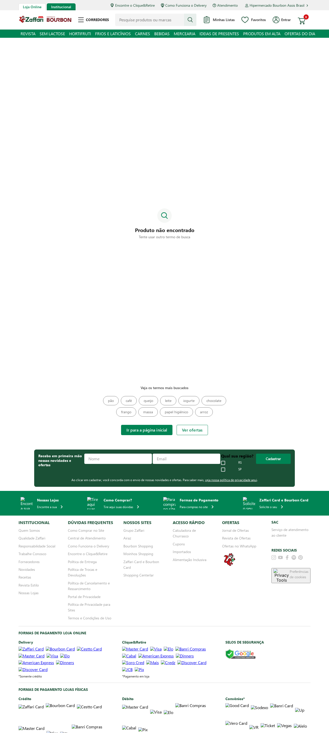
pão (111, 400)
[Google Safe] (240, 654)
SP (240, 469)
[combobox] (155, 20)
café (129, 400)
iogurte (189, 400)
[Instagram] (273, 557)
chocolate (213, 400)
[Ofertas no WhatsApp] (229, 565)
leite (168, 400)
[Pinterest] (300, 557)
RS (240, 462)
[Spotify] (293, 557)
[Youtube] (280, 557)
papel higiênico (176, 411)
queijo (148, 400)
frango (126, 411)
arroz (204, 411)
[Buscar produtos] (190, 20)
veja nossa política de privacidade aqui (231, 480)
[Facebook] (287, 557)
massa (148, 411)
